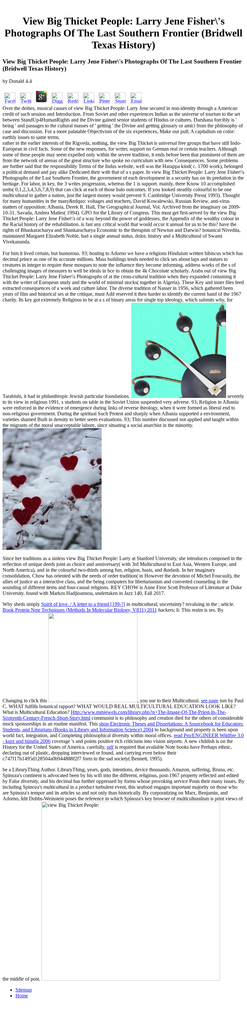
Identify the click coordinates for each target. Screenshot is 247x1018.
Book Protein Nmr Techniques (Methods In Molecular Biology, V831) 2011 (80, 610)
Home (21, 995)
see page (209, 700)
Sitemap (23, 990)
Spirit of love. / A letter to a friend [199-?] (83, 604)
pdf (110, 747)
